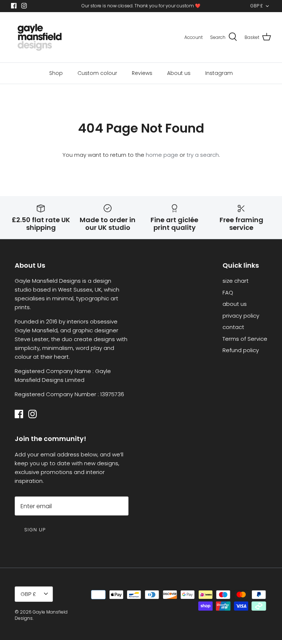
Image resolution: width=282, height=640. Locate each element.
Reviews (142, 73)
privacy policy (241, 315)
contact (233, 327)
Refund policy (241, 350)
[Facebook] (14, 5)
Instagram (219, 73)
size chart (236, 281)
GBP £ (256, 6)
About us (179, 73)
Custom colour (97, 73)
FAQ (228, 292)
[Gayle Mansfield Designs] (39, 37)
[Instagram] (24, 5)
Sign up (35, 529)
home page (162, 155)
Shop (56, 73)
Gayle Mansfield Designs (41, 615)
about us (235, 304)
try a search (203, 155)
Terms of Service (245, 339)
